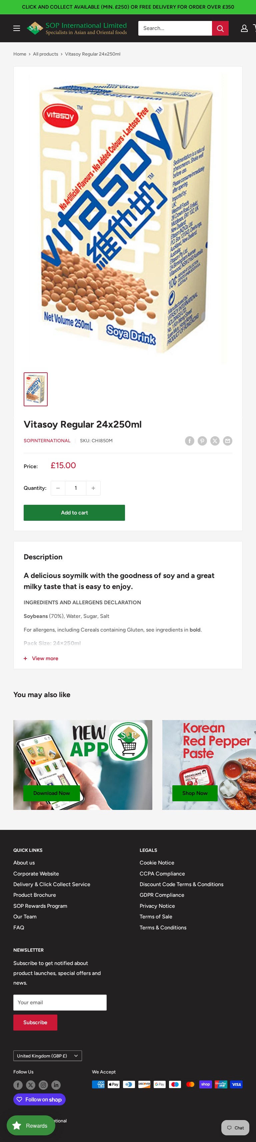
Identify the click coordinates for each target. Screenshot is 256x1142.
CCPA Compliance (162, 873)
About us (24, 862)
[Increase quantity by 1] (93, 488)
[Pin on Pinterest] (202, 441)
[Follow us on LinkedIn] (56, 1085)
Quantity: (35, 488)
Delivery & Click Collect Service (51, 884)
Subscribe (35, 1022)
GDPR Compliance (162, 895)
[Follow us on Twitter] (30, 1085)
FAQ (18, 927)
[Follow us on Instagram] (43, 1085)
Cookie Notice (157, 862)
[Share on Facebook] (189, 441)
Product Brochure (34, 895)
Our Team (25, 916)
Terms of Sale (156, 916)
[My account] (244, 28)
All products (45, 54)
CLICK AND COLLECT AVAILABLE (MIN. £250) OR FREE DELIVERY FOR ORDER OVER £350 (128, 7)
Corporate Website (36, 873)
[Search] (220, 28)
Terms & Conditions (163, 927)
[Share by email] (227, 441)
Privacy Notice (157, 906)
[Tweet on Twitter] (215, 441)
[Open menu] (16, 28)
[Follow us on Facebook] (18, 1085)
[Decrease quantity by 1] (58, 488)
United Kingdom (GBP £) (42, 1055)
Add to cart (74, 512)
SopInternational (47, 441)
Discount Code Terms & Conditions (181, 884)
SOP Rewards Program (40, 906)
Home (19, 54)
